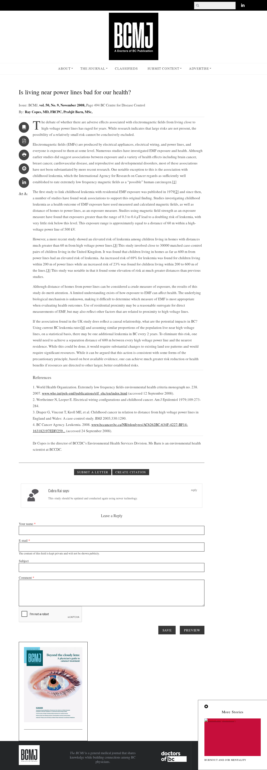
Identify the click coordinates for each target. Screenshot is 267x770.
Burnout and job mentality (225, 759)
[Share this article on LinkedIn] (24, 182)
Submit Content (163, 68)
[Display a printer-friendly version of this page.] (24, 155)
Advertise (199, 68)
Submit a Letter (92, 472)
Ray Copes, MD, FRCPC (43, 111)
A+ (21, 193)
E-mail (24, 540)
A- (26, 193)
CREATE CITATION (130, 472)
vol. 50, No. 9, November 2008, (62, 105)
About (64, 68)
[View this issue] (24, 127)
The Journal (92, 68)
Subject (24, 561)
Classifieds (126, 68)
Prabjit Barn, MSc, (77, 111)
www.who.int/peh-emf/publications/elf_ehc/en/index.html (84, 393)
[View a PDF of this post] (24, 141)
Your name (27, 523)
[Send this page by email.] (24, 168)
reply (194, 490)
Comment (26, 577)
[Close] (206, 706)
